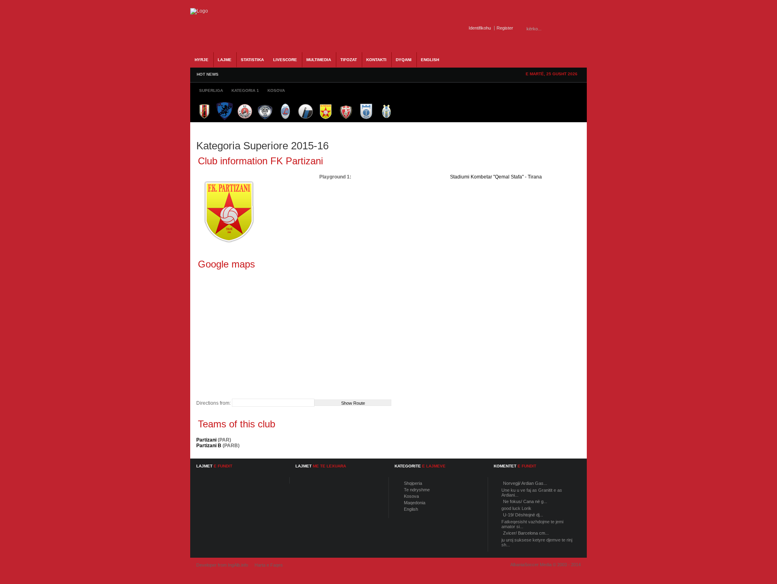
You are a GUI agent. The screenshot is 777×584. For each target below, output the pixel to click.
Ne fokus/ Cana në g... (525, 501)
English (411, 509)
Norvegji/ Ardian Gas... (525, 483)
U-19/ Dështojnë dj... (523, 514)
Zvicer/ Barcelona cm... (526, 533)
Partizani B (208, 445)
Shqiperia (413, 483)
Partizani (206, 440)
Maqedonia (414, 502)
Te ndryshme (417, 489)
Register (505, 27)
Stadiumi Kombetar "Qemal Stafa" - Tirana (496, 177)
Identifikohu (480, 27)
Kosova (411, 496)
